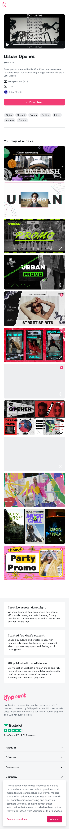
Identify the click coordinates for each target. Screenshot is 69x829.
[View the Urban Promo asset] (34, 272)
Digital (9, 115)
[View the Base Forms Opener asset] (34, 163)
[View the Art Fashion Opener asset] (34, 381)
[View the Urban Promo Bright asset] (34, 199)
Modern (10, 120)
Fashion (45, 115)
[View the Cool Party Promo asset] (34, 562)
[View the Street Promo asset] (34, 308)
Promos (22, 120)
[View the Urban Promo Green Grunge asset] (34, 236)
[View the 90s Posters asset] (34, 526)
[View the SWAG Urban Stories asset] (34, 345)
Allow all (54, 819)
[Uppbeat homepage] (4, 4)
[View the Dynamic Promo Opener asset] (34, 453)
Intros (57, 115)
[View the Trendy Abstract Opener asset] (34, 417)
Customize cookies (17, 819)
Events (33, 115)
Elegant (21, 115)
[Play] (7, 44)
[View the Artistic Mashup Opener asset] (34, 490)
